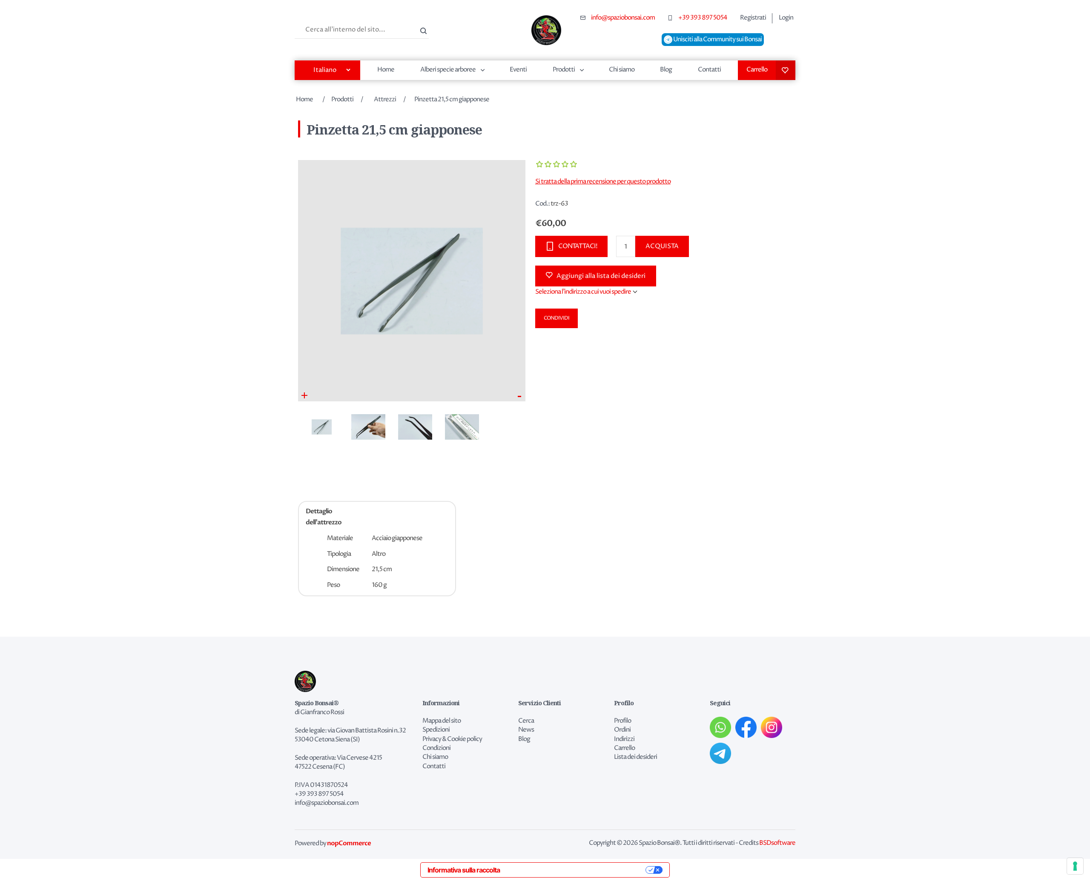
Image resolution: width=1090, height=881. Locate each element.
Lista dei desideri (785, 70)
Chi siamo (621, 69)
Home (385, 69)
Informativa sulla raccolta (463, 870)
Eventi (518, 69)
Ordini (622, 730)
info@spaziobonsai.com (623, 18)
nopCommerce (349, 843)
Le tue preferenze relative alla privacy (577, 870)
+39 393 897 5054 (702, 18)
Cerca (422, 29)
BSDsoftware (777, 843)
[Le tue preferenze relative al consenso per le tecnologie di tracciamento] (1075, 866)
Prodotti (564, 69)
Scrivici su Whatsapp (720, 727)
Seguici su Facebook (746, 727)
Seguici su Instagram (771, 727)
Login (786, 18)
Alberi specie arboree (448, 69)
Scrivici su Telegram (720, 753)
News (526, 730)
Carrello (756, 69)
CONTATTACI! (577, 246)
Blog (666, 69)
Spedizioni (436, 730)
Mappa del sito (441, 721)
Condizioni (436, 748)
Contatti (709, 69)
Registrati (753, 18)
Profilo (622, 721)
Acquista (662, 246)
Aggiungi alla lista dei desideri (600, 276)
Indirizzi (624, 739)
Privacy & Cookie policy (452, 739)
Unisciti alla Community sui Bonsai (717, 39)
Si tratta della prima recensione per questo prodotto (603, 181)
